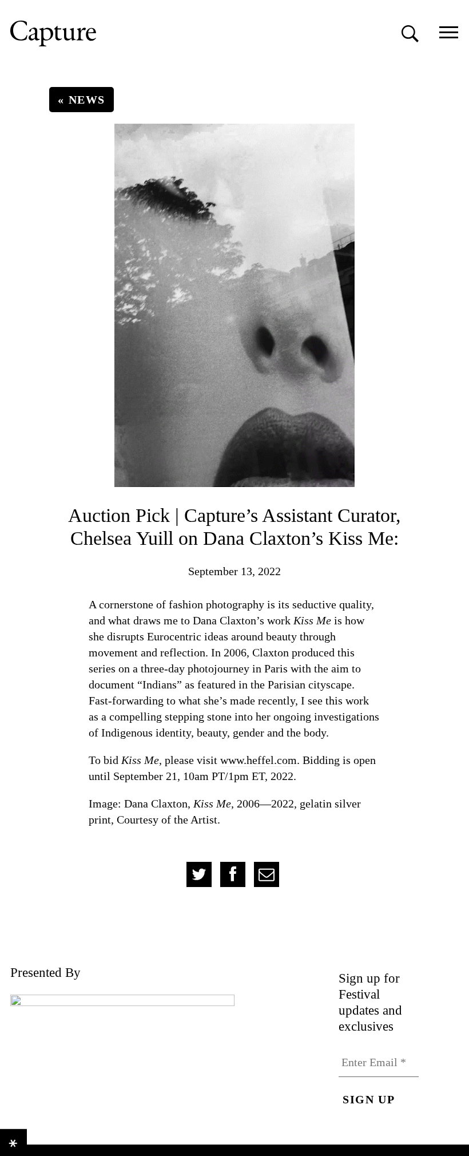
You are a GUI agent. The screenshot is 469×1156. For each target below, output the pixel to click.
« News (81, 99)
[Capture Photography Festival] (104, 33)
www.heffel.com (258, 760)
